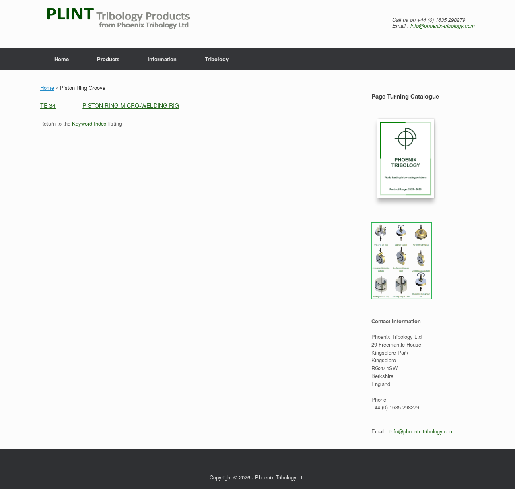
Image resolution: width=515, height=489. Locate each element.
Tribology (217, 59)
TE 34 (48, 105)
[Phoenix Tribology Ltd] (128, 24)
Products (108, 59)
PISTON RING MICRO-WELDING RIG (130, 105)
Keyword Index (89, 123)
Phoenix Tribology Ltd (280, 477)
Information (162, 59)
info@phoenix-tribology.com (442, 25)
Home (61, 59)
